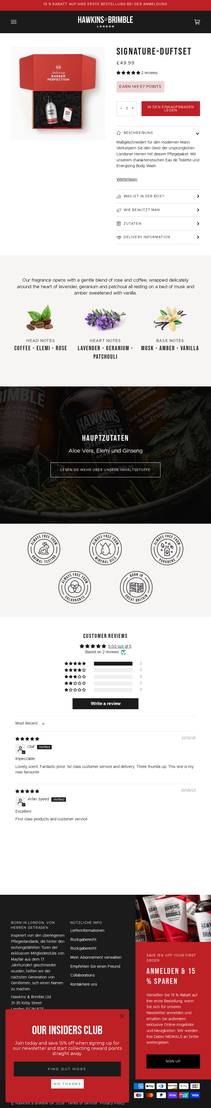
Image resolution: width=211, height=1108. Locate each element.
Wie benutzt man (142, 210)
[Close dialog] (122, 1016)
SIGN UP (173, 1061)
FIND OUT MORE (67, 1069)
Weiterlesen (126, 179)
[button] (128, 73)
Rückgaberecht (83, 940)
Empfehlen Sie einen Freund (95, 967)
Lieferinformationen (87, 931)
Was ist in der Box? (144, 196)
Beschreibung (138, 132)
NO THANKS (67, 1084)
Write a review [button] (106, 704)
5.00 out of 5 (119, 647)
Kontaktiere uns (83, 984)
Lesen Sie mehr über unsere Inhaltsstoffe (105, 470)
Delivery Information (147, 237)
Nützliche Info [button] (86, 922)
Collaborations (82, 975)
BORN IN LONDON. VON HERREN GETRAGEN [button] (33, 925)
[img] (27, 739)
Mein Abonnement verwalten (95, 958)
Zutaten (132, 223)
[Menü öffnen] (19, 22)
